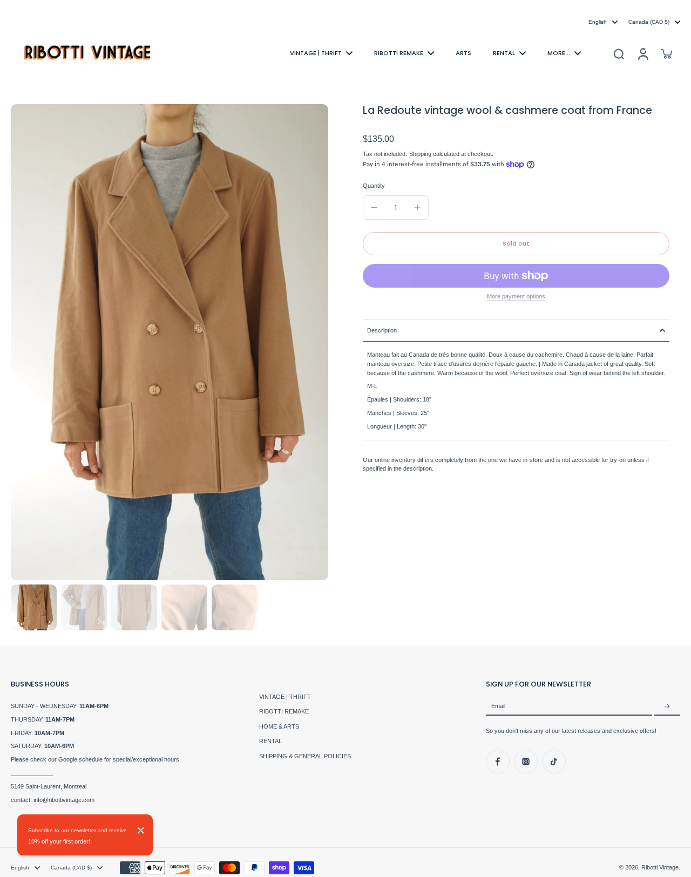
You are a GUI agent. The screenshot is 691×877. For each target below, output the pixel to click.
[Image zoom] (169, 342)
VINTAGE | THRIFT (285, 697)
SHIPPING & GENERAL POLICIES (305, 756)
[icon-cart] (666, 53)
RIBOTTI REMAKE (284, 711)
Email (498, 706)
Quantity (374, 185)
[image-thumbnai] (34, 607)
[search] (619, 53)
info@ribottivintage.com (63, 800)
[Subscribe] (667, 706)
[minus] (374, 207)
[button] (516, 243)
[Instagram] (526, 761)
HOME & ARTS (279, 726)
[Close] (140, 830)
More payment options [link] (516, 297)
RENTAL (270, 741)
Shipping (421, 154)
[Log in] (642, 53)
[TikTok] (554, 761)
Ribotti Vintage (660, 867)
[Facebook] (498, 761)
